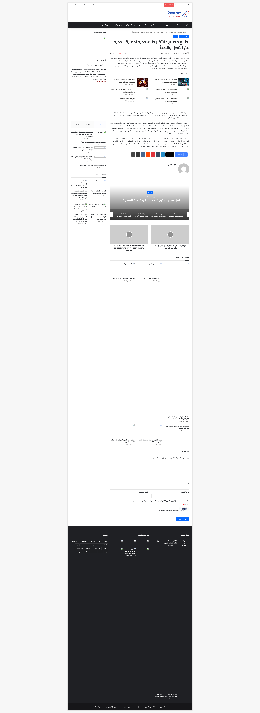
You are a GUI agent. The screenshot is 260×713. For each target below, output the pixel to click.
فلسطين (105, 548)
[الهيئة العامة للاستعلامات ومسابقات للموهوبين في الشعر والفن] (142, 82)
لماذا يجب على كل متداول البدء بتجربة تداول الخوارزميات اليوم (165, 81)
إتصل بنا (74, 4)
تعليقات (76, 124)
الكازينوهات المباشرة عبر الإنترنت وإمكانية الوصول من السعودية (98, 216)
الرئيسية (185, 25)
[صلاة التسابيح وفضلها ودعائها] (150, 269)
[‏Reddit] (148, 154)
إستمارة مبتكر (130, 25)
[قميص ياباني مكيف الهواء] (143, 552)
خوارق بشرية (150, 191)
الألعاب (99, 541)
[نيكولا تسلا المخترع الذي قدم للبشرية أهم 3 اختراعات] (100, 159)
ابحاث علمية (142, 25)
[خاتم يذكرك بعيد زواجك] (130, 552)
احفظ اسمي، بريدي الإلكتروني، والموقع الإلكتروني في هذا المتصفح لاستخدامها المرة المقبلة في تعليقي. (159, 501)
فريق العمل (81, 4)
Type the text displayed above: (169, 510)
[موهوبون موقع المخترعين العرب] (178, 14)
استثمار (160, 25)
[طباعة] (133, 154)
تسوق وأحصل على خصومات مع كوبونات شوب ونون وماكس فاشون (165, 695)
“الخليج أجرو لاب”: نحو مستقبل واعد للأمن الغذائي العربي (166, 542)
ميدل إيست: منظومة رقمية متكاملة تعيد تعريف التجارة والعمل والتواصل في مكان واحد (79, 194)
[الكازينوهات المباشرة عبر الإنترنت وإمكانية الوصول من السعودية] (97, 208)
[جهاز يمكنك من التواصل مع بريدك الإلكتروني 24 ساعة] (183, 92)
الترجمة (93, 541)
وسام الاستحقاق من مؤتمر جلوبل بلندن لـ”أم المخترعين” (123, 441)
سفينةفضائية (84, 545)
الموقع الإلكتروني (143, 492)
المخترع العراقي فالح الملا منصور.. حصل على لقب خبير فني (177, 427)
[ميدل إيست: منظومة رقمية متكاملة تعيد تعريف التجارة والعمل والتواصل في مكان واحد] (79, 184)
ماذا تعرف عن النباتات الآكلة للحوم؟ (124, 278)
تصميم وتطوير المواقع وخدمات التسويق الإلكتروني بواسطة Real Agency (115, 707)
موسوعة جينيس (79, 548)
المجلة (152, 25)
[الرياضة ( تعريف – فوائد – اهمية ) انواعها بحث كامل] (100, 150)
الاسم (187, 483)
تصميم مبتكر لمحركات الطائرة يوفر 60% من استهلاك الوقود (123, 91)
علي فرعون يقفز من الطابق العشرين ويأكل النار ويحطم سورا (149, 200)
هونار (80, 552)
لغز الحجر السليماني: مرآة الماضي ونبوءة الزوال (98, 192)
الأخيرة (88, 124)
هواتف (100, 552)
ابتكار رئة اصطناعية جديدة (127, 98)
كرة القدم (97, 548)
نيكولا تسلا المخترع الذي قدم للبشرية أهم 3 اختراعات (82, 157)
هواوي (86, 552)
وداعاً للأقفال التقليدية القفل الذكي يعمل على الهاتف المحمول (178, 417)
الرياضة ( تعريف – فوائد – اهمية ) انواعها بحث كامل (83, 148)
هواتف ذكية (93, 552)
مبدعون (168, 25)
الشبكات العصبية (103, 545)
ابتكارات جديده (173, 32)
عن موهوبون (90, 4)
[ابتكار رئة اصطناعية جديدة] (142, 101)
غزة (77, 545)
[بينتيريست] (153, 154)
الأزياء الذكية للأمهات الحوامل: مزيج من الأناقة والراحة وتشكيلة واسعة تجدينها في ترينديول (79, 218)
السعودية (74, 541)
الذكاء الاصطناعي (83, 541)
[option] (149, 200)
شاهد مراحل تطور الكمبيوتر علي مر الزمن (93, 142)
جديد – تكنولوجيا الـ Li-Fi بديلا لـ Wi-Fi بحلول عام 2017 (150, 441)
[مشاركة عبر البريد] (138, 154)
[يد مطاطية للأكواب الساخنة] (117, 543)
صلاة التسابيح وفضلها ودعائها (153, 278)
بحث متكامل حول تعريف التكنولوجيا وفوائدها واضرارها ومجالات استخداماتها (82, 134)
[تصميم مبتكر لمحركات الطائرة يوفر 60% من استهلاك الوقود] (142, 92)
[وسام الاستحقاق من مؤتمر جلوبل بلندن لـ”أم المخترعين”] (122, 431)
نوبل (106, 552)
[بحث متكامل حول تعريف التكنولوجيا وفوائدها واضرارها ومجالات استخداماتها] (100, 135)
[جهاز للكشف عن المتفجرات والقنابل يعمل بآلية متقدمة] (183, 101)
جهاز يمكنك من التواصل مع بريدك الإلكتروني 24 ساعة (166, 91)
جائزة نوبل (93, 545)
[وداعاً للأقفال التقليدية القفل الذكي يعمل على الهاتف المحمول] (177, 339)
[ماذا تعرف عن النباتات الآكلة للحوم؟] (122, 269)
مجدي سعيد (89, 548)
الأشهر (100, 124)
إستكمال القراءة (101, 81)
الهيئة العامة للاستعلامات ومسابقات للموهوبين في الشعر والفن (124, 81)
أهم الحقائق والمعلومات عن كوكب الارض (93, 165)
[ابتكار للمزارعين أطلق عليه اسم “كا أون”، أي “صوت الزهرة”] (117, 554)
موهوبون (183, 53)
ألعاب (105, 541)
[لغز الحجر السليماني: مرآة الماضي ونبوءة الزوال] (97, 184)
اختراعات (177, 25)
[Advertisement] (88, 102)
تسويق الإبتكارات (118, 25)
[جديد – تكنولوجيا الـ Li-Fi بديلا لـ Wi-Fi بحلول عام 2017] (150, 431)
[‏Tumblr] (158, 154)
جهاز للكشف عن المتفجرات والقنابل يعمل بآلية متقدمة (166, 100)
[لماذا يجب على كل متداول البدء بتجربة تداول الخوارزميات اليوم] (183, 82)
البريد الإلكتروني (184, 492)
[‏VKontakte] (143, 154)
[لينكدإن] (163, 154)
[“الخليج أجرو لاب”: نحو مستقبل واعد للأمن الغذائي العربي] (183, 616)
